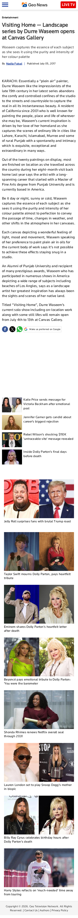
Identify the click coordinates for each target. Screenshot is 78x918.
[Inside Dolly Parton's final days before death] (12, 457)
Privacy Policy (60, 910)
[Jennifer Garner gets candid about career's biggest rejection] (12, 422)
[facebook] (5, 329)
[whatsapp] (20, 329)
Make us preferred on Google (44, 329)
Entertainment (10, 17)
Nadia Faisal (14, 63)
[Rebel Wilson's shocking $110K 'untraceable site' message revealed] (12, 439)
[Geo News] (35, 4)
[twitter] (12, 329)
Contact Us (31, 910)
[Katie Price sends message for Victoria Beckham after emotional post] (12, 404)
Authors (45, 910)
